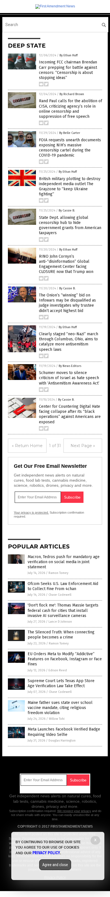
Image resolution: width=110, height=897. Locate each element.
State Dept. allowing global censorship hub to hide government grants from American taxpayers (70, 225)
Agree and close (55, 864)
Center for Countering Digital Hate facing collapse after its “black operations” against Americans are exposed (70, 414)
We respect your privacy (74, 811)
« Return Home (27, 445)
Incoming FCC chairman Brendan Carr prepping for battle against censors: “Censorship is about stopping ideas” (68, 70)
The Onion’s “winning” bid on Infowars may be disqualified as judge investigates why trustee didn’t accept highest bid (67, 303)
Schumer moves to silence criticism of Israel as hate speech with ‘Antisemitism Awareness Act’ (69, 377)
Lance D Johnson (60, 621)
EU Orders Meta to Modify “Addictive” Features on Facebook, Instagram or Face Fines (65, 659)
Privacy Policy (46, 853)
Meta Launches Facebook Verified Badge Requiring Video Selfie (64, 732)
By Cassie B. (67, 210)
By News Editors (70, 366)
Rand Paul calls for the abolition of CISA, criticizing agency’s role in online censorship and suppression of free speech (70, 109)
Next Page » (83, 445)
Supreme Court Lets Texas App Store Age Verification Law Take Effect (61, 683)
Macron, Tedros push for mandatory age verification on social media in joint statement (64, 561)
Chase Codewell (60, 595)
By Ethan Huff (69, 55)
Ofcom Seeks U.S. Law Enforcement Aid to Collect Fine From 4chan (63, 586)
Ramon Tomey (58, 573)
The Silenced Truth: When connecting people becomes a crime (61, 635)
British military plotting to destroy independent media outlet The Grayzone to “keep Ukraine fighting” (69, 186)
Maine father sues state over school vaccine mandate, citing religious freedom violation (60, 707)
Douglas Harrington (62, 740)
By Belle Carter (69, 133)
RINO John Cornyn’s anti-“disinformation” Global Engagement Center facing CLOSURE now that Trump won (66, 264)
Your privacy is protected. (31, 512)
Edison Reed (58, 670)
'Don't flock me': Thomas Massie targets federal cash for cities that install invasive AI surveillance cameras (63, 610)
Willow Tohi (57, 719)
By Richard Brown (72, 94)
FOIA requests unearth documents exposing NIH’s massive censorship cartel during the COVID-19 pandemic (70, 148)
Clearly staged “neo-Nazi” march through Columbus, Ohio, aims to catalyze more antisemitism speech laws (68, 342)
